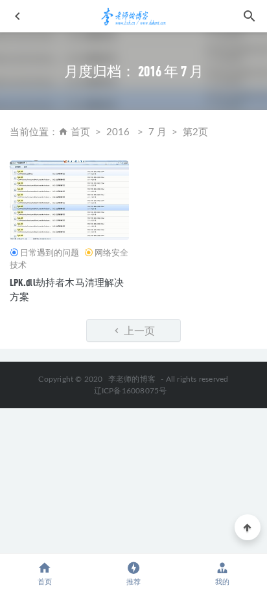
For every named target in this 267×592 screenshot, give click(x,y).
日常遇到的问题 (49, 252)
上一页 (138, 330)
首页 (80, 132)
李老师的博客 (132, 379)
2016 (118, 132)
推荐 (133, 582)
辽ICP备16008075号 (130, 391)
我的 (222, 582)
